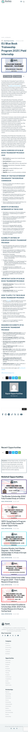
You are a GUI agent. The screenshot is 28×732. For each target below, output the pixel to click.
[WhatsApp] (19, 377)
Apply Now (11, 372)
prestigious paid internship (14, 85)
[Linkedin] (14, 728)
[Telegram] (16, 377)
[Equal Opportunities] (2, 41)
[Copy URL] (7, 377)
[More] (23, 76)
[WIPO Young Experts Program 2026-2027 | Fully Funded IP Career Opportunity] (14, 512)
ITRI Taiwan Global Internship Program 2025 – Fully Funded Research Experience (13, 579)
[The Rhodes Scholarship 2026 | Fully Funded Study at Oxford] (14, 487)
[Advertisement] (14, 18)
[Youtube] (21, 414)
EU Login (8, 300)
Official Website (5, 372)
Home (2, 37)
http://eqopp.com (14, 395)
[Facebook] (10, 377)
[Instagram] (5, 414)
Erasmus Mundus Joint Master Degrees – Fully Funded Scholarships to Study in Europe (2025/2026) (13, 551)
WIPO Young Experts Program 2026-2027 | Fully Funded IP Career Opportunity (13, 523)
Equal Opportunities (9, 40)
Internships (8, 37)
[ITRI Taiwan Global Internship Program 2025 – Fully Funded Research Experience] (14, 568)
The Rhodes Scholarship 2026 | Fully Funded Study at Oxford (13, 497)
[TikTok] (12, 414)
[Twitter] (13, 377)
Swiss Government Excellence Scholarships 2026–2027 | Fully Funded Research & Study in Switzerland (13, 607)
